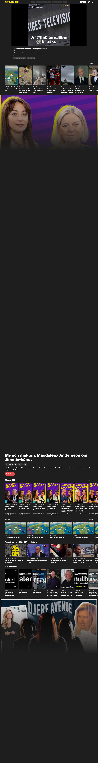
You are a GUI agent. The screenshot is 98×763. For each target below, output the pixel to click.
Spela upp (11, 474)
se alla (91, 63)
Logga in (83, 2)
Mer (65, 2)
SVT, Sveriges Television (19, 58)
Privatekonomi (31, 58)
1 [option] (13, 480)
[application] (49, 25)
